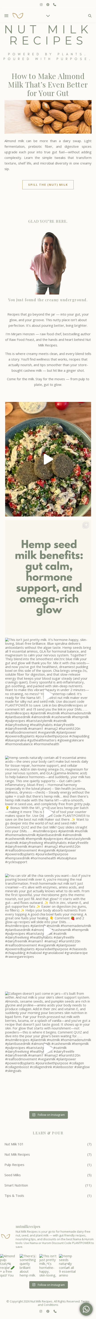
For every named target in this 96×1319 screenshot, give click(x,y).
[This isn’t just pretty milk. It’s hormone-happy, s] (48, 695)
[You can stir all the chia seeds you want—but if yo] (48, 931)
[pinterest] (48, 4)
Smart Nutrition (16, 1185)
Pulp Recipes (14, 1164)
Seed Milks (12, 1175)
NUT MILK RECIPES (48, 35)
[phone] (54, 4)
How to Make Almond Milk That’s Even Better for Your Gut (48, 84)
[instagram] (41, 4)
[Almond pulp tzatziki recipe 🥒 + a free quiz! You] (48, 459)
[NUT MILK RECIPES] (18, 15)
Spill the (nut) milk (48, 185)
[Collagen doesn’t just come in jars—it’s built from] (48, 1049)
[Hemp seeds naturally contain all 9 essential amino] (48, 813)
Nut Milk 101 (14, 1144)
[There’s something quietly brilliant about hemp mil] (48, 577)
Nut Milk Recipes (17, 1154)
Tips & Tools (14, 1195)
